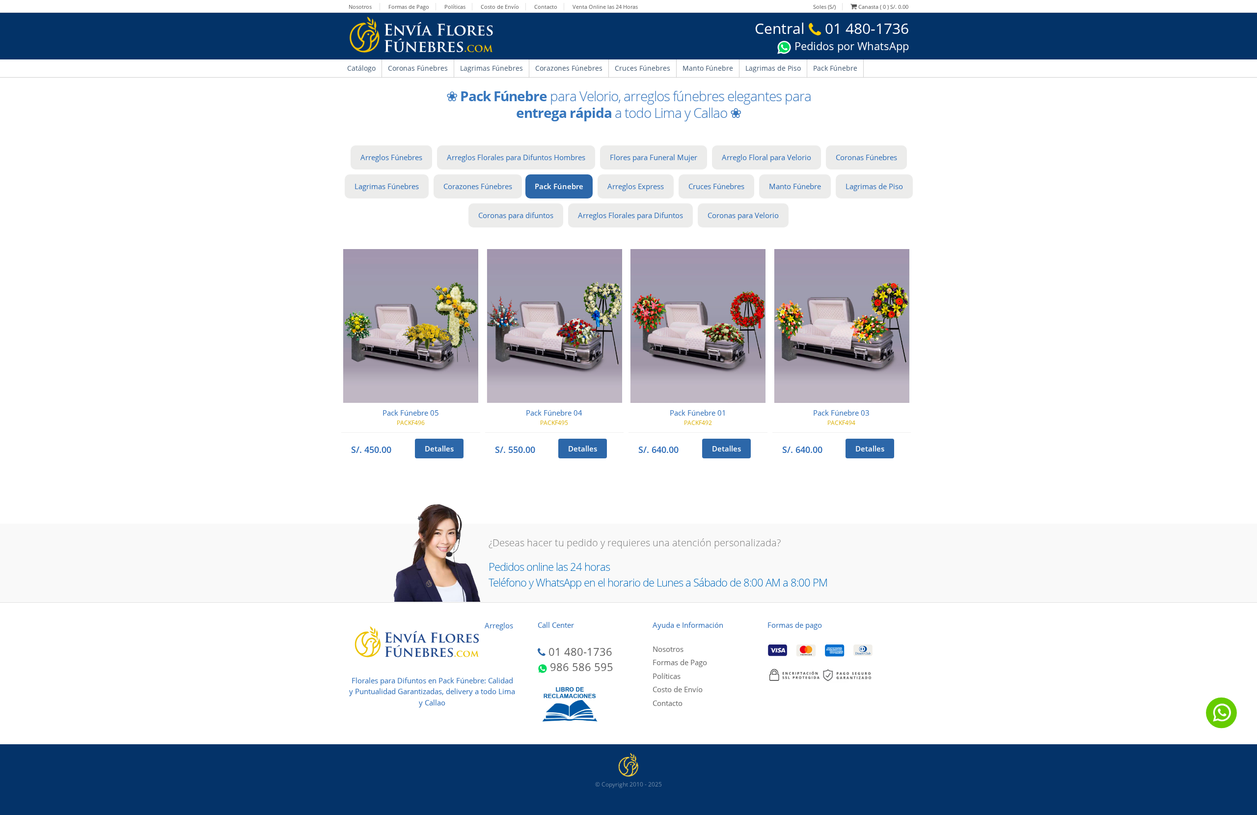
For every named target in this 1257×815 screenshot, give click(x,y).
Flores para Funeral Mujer (653, 157)
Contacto (545, 6)
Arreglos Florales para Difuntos (630, 215)
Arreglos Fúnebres (391, 157)
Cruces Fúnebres (642, 68)
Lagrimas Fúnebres (491, 68)
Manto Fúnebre (708, 68)
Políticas (454, 6)
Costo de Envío (500, 6)
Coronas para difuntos (515, 215)
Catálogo (361, 68)
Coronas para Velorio (743, 215)
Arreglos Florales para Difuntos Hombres (516, 157)
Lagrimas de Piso (773, 68)
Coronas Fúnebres (418, 68)
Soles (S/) (824, 6)
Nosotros (360, 6)
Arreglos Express (635, 186)
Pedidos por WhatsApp (850, 45)
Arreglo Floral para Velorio (766, 157)
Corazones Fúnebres (568, 68)
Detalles (439, 448)
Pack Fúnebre (835, 68)
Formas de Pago (408, 6)
